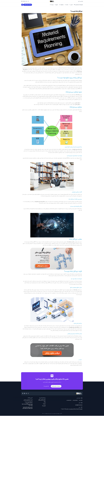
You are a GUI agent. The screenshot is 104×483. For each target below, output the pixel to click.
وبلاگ (45, 401)
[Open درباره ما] (50, 4)
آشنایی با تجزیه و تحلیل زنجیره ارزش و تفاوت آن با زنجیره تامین (27, 408)
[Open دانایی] (69, 4)
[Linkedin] (22, 1)
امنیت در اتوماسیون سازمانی (28, 400)
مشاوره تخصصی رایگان (42, 400)
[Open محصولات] (59, 4)
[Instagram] (28, 1)
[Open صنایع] (55, 4)
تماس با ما (44, 405)
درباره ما (44, 403)
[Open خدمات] (65, 4)
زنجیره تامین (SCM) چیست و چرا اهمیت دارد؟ (27, 404)
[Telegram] (24, 1)
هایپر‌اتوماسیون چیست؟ (28, 402)
